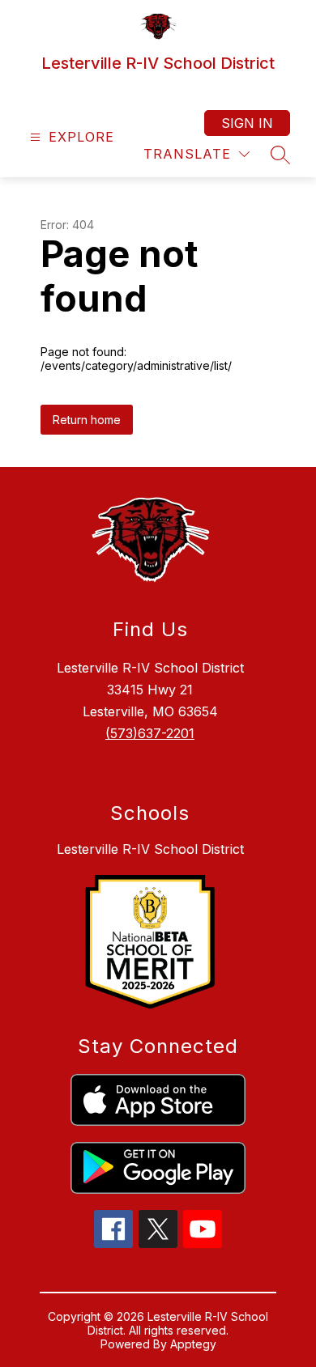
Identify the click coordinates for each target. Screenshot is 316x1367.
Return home (87, 420)
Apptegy (193, 1344)
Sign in (247, 123)
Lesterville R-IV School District (150, 849)
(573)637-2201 (149, 733)
